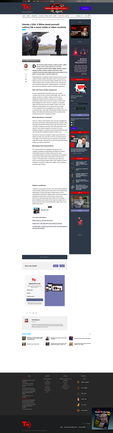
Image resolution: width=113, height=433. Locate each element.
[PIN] (26, 79)
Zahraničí (23, 29)
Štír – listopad (84, 387)
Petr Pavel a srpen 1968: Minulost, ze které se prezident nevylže (82, 180)
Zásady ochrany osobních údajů (70, 427)
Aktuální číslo (47, 383)
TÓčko (73, 136)
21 (39, 29)
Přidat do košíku (80, 108)
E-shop (67, 15)
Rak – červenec (84, 410)
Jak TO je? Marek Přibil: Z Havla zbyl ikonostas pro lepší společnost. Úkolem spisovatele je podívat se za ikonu (79, 150)
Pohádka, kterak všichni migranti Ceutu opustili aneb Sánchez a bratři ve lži (59, 344)
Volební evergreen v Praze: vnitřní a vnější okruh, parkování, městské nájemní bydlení (81, 163)
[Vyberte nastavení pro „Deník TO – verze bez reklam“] (77, 91)
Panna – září (83, 399)
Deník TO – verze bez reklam (76, 96)
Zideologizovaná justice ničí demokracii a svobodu (59, 338)
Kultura (46, 15)
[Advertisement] (49, 174)
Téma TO (50, 15)
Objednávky (65, 380)
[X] (84, 1)
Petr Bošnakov (26, 69)
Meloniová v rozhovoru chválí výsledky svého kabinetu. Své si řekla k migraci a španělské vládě (35, 338)
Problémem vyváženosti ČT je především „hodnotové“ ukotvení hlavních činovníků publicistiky (82, 175)
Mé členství (65, 382)
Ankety (37, 1)
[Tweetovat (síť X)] (26, 76)
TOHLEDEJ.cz (29, 1)
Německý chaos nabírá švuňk (33, 344)
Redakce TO (75, 153)
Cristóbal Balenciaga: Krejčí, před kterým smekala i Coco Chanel (82, 344)
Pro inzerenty (47, 388)
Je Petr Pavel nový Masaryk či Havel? (82, 169)
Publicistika (34, 15)
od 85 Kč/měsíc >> (56, 8)
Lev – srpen (83, 404)
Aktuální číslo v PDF (65, 386)
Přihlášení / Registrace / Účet (65, 378)
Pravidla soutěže (82, 427)
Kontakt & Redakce (47, 378)
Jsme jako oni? (45, 210)
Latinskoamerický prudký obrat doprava (82, 338)
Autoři (47, 380)
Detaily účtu (65, 385)
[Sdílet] (26, 74)
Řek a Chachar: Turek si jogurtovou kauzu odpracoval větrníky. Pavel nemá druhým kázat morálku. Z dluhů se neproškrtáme (82, 187)
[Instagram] (86, 1)
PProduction (45, 430)
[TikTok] (90, 1)
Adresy (65, 383)
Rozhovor (41, 15)
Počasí (34, 1)
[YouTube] (88, 1)
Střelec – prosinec (85, 382)
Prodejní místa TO (47, 390)
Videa (24, 15)
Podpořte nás (47, 386)
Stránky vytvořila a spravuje (38, 430)
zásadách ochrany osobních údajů (35, 303)
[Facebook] (82, 1)
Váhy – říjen (83, 393)
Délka (72, 100)
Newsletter (52, 1)
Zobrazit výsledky (80, 128)
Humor (54, 15)
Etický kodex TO (47, 382)
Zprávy (28, 15)
